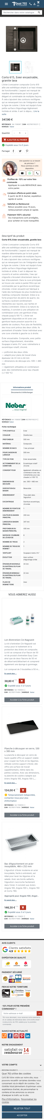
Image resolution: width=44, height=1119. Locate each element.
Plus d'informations (11, 1099)
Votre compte (9, 1064)
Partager (13, 151)
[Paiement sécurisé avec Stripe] (16, 979)
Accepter (22, 1115)
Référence (6, 124)
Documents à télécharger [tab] (22, 392)
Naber (12, 127)
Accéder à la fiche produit (22, 699)
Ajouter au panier (15, 139)
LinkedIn (27, 1035)
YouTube (16, 1035)
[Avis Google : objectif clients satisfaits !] (16, 950)
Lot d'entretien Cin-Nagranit (19, 639)
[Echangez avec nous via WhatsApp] (30, 173)
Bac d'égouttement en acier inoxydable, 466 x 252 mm (18, 865)
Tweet (20, 151)
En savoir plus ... (10, 673)
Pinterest (27, 151)
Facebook (10, 1035)
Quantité (6, 133)
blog (4, 1035)
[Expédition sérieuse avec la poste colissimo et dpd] (16, 965)
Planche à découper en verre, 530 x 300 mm (21, 750)
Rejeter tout (22, 1108)
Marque (5, 127)
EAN (24, 124)
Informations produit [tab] (22, 387)
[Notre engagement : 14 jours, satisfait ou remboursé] (16, 1052)
